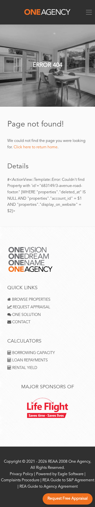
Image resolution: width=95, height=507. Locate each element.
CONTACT (20, 322)
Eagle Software (71, 474)
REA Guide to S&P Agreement (68, 480)
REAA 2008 (57, 462)
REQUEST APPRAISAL (31, 307)
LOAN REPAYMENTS (29, 360)
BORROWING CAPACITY (33, 353)
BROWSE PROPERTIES (30, 300)
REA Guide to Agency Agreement (48, 487)
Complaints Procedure (20, 480)
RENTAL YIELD (24, 368)
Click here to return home (35, 147)
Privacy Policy (21, 474)
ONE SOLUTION (26, 315)
